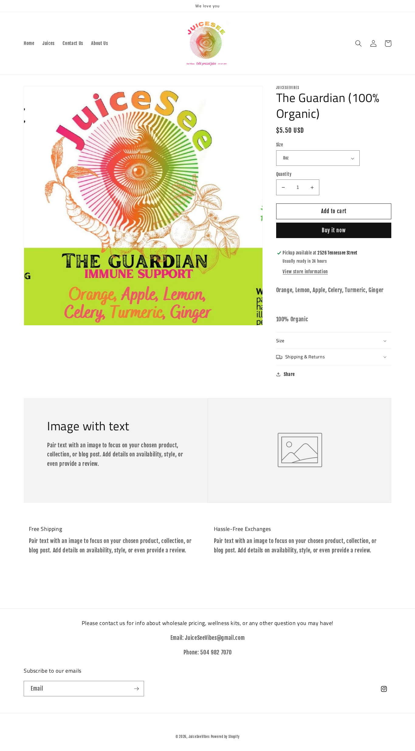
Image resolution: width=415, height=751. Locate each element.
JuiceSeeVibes (199, 737)
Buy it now (334, 230)
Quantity (284, 174)
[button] (358, 43)
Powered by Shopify (225, 737)
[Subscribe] (136, 689)
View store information (305, 272)
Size (279, 145)
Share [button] (289, 374)
